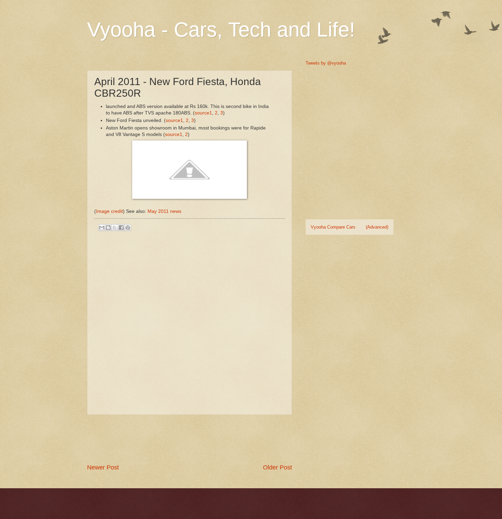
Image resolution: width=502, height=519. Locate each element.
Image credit (109, 211)
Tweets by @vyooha (326, 63)
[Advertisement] (211, 439)
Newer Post (103, 467)
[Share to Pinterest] (127, 227)
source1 (203, 112)
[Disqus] (189, 322)
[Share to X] (114, 227)
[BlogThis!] (108, 227)
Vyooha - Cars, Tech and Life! (221, 29)
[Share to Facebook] (121, 227)
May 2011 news (164, 211)
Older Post (277, 467)
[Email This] (101, 227)
